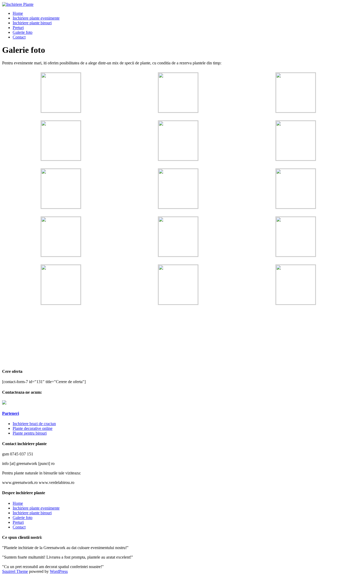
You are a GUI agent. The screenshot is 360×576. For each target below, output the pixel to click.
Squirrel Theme (15, 571)
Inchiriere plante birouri (32, 23)
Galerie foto (22, 32)
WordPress (59, 571)
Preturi (18, 27)
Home (18, 13)
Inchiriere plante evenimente (36, 18)
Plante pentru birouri (30, 433)
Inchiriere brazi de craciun (34, 423)
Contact (19, 37)
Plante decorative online (32, 428)
